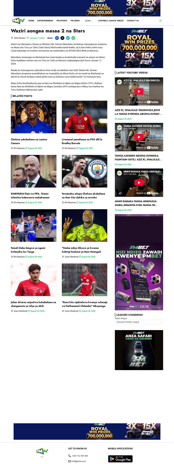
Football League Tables (111, 20)
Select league (121, 318)
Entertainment (45, 20)
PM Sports (62, 20)
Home (31, 20)
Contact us (133, 20)
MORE (88, 20)
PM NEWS (75, 20)
